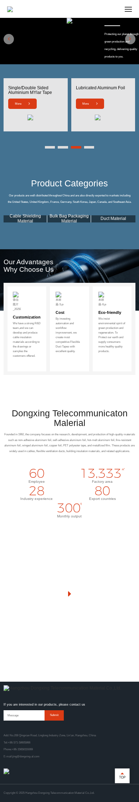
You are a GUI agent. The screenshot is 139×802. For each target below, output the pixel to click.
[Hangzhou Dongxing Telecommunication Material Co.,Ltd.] (62, 688)
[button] (9, 39)
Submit (54, 715)
